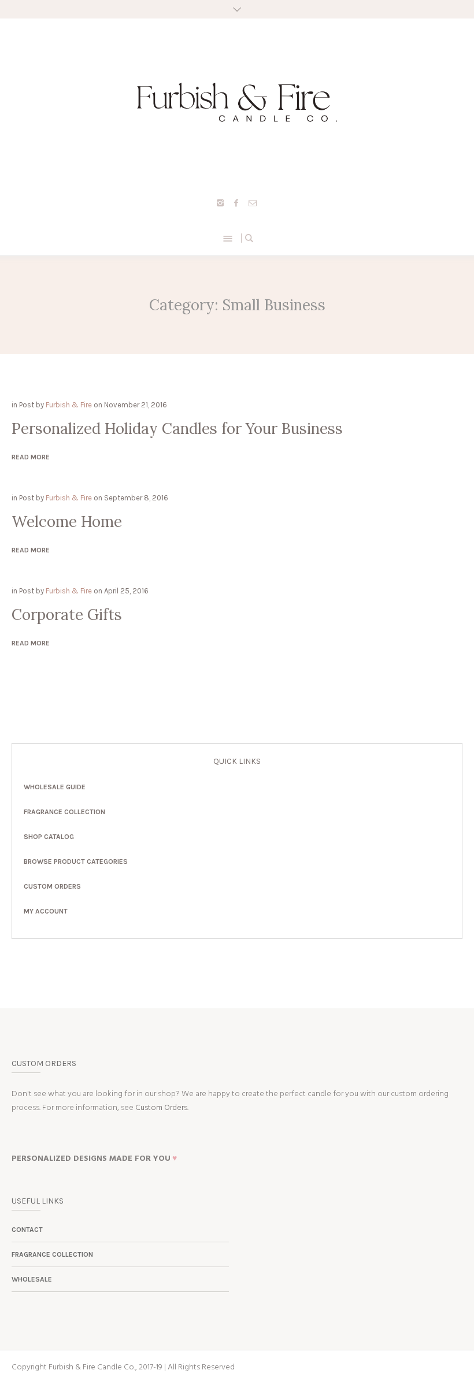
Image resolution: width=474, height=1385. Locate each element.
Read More (31, 457)
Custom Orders (52, 886)
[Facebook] (236, 203)
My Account (46, 911)
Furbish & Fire (69, 404)
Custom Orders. (161, 1108)
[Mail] (252, 203)
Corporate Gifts (67, 614)
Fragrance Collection (64, 812)
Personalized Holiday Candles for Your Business (177, 428)
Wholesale (32, 1279)
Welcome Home (67, 521)
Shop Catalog (49, 837)
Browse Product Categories (76, 861)
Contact (27, 1230)
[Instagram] (220, 203)
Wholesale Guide (55, 787)
